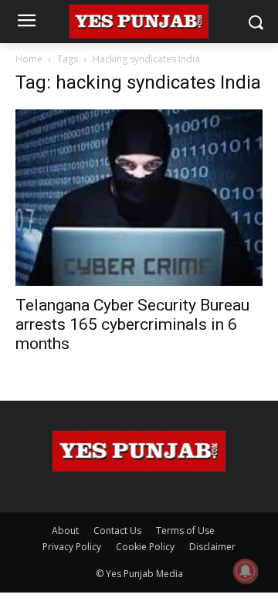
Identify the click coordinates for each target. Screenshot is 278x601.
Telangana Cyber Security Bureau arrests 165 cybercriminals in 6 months (132, 324)
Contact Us (117, 530)
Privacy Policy (71, 546)
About (65, 530)
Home (28, 58)
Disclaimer (212, 546)
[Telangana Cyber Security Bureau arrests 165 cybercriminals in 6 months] (139, 197)
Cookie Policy (145, 546)
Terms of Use (185, 530)
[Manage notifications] (245, 571)
